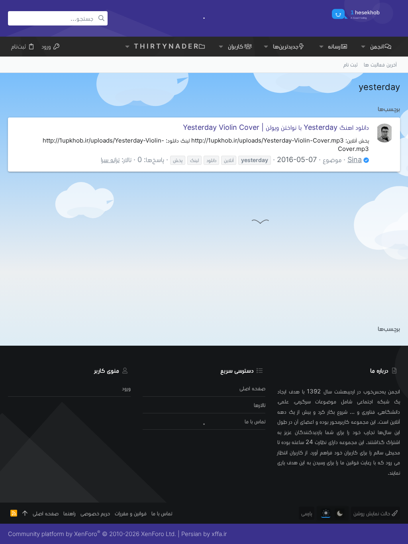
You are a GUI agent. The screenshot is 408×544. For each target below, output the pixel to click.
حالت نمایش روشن (372, 513)
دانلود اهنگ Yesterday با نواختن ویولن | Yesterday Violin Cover (276, 127)
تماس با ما (255, 421)
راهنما (69, 513)
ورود (126, 388)
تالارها (259, 405)
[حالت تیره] (339, 513)
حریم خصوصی (95, 513)
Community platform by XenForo (92, 534)
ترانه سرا (110, 159)
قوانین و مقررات (131, 513)
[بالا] (25, 513)
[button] (363, 46)
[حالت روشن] (325, 513)
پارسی (306, 513)
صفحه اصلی (252, 388)
